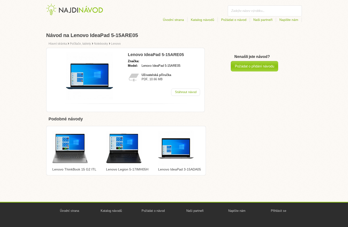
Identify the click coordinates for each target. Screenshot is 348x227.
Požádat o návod (233, 20)
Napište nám (288, 20)
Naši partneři (262, 20)
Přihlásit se (278, 211)
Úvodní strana (173, 20)
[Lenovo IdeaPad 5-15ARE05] (89, 99)
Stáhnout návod (185, 92)
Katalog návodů (202, 20)
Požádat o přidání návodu (254, 66)
